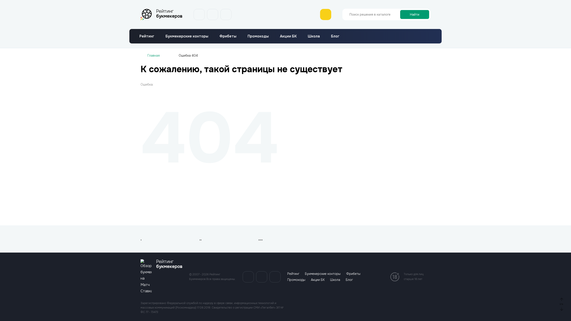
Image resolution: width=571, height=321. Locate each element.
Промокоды (258, 36)
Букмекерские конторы (187, 36)
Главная (153, 56)
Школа (314, 36)
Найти (414, 14)
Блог (335, 36)
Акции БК (288, 36)
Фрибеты (227, 36)
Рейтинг (146, 36)
